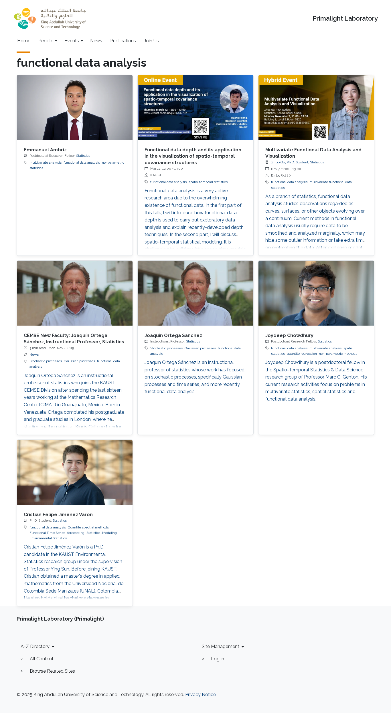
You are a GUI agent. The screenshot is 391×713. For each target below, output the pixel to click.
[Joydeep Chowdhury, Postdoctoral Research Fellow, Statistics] (316, 293)
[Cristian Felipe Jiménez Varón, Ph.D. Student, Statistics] (75, 472)
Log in (217, 658)
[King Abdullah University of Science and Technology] (49, 18)
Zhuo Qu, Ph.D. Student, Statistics (297, 162)
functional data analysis (82, 163)
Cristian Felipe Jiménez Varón (58, 514)
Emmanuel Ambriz (45, 149)
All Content (42, 658)
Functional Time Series (47, 533)
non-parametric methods (338, 354)
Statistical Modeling (101, 533)
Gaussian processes (79, 361)
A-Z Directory (35, 646)
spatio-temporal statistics (208, 182)
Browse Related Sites (52, 671)
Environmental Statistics (48, 538)
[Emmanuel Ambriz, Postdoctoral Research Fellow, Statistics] (75, 107)
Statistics (83, 156)
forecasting (75, 533)
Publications (123, 40)
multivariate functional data (330, 182)
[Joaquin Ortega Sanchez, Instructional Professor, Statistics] (195, 293)
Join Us (151, 40)
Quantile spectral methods (88, 527)
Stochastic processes (45, 361)
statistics (278, 188)
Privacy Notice (200, 694)
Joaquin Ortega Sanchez (173, 335)
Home (23, 40)
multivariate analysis (45, 163)
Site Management (220, 646)
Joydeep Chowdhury (289, 335)
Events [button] (71, 40)
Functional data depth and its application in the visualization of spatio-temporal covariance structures (193, 156)
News (96, 40)
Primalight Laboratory (345, 18)
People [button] (45, 40)
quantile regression (302, 354)
